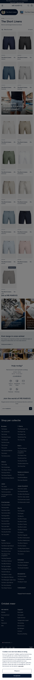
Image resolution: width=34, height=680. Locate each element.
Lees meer (21, 666)
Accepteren (17, 675)
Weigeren (17, 671)
